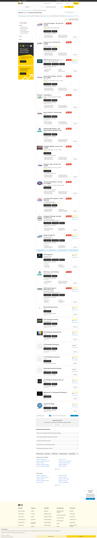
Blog (68, 3)
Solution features (60, 520)
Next (74, 415)
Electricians (33, 519)
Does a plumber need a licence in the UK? (45, 448)
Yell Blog (46, 508)
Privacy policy (72, 513)
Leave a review (21, 516)
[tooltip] (69, 23)
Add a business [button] (57, 424)
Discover (33, 508)
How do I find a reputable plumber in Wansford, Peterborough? (49, 433)
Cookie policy (72, 516)
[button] (41, 7)
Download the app (59, 0)
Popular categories (46, 3)
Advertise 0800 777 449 (74, 0)
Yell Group (72, 508)
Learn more (23, 73)
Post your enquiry (59, 3)
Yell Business (25, 0)
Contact (58, 523)
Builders (32, 511)
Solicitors (33, 526)
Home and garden (47, 525)
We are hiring (20, 525)
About (58, 526)
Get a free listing (66, 0)
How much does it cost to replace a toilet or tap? (46, 444)
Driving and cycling (47, 519)
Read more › (76, 16)
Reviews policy (72, 522)
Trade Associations (21, 519)
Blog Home (46, 511)
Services (20, 508)
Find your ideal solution (61, 515)
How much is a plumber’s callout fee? (44, 440)
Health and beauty (47, 522)
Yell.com (20, 0)
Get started (23, 61)
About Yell (72, 511)
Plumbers (33, 513)
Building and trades (47, 513)
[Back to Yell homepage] (20, 3)
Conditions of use (73, 519)
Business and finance (48, 516)
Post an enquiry (21, 513)
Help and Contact (21, 522)
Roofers (32, 516)
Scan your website (60, 517)
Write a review (75, 62)
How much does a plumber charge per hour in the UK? (47, 436)
